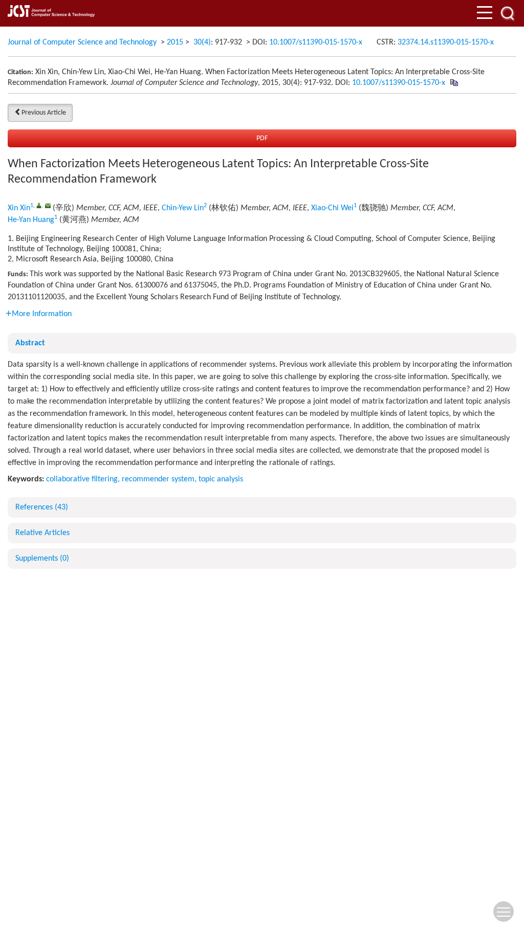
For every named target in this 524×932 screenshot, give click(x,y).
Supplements (42, 558)
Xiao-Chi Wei (332, 208)
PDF (262, 138)
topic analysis (221, 479)
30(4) (202, 42)
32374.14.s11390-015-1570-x (446, 42)
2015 (175, 42)
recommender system (158, 479)
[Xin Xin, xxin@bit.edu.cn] (39, 205)
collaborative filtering (82, 479)
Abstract (30, 343)
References (41, 507)
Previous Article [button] (43, 113)
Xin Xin (19, 208)
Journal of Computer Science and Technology (82, 42)
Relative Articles (42, 533)
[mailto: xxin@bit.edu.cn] (48, 205)
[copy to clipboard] (453, 83)
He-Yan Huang (31, 220)
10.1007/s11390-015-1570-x (315, 42)
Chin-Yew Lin (183, 208)
